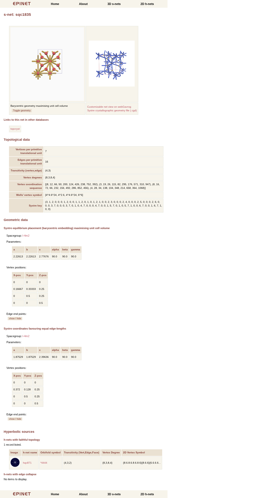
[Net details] (15, 466)
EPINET (22, 3)
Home (55, 4)
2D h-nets (147, 4)
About (83, 4)
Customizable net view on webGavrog (109, 106)
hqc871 (27, 462)
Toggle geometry (22, 110)
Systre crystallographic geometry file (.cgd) (112, 110)
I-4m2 (25, 235)
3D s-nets (114, 4)
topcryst (15, 128)
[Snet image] (112, 85)
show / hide (15, 318)
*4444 (43, 462)
